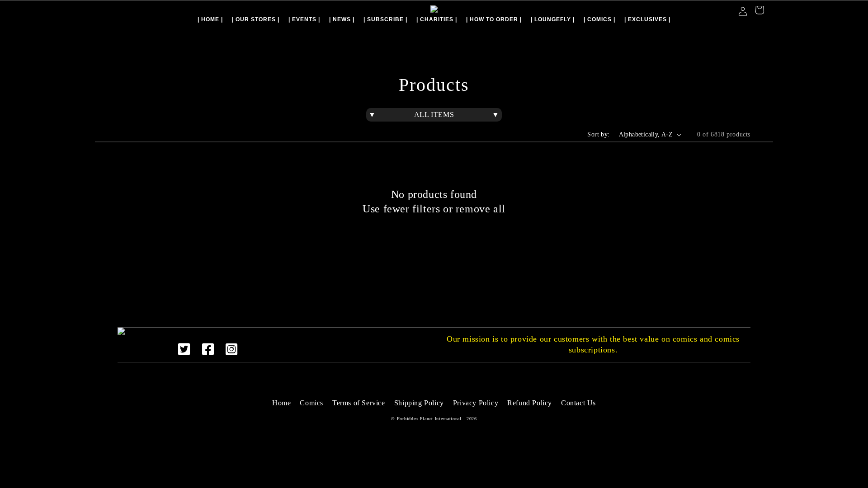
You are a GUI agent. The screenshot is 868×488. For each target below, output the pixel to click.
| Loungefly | (553, 19)
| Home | (210, 19)
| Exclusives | (647, 19)
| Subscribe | (385, 19)
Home (281, 403)
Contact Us (578, 403)
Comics (311, 403)
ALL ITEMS (434, 114)
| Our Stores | (255, 19)
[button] (759, 11)
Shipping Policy (419, 403)
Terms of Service (358, 403)
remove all (480, 209)
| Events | (304, 19)
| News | (341, 19)
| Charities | (436, 19)
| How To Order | (494, 19)
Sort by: (598, 134)
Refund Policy (529, 403)
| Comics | (599, 19)
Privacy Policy (475, 403)
